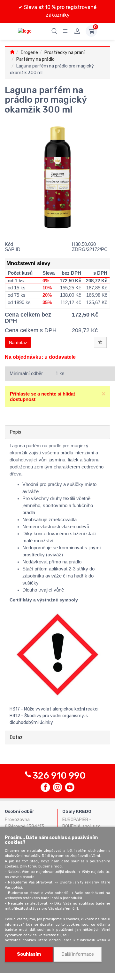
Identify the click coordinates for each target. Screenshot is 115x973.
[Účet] (77, 31)
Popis (15, 432)
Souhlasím (29, 954)
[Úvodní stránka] (12, 52)
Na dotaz (18, 342)
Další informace (78, 954)
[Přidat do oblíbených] (100, 342)
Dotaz (16, 737)
